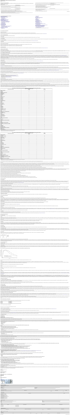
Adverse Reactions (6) (65, 294)
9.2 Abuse (36, 18)
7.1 (45, 6)
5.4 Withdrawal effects (3, 22)
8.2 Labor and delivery (3, 28)
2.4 (19, 7)
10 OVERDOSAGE (37, 19)
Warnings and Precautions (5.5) (35, 40)
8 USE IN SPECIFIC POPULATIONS (4, 27)
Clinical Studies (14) (44, 33)
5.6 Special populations (3, 23)
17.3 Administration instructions (38, 27)
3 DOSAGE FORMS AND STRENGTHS (4, 19)
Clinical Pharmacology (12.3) (59, 69)
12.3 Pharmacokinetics (37, 22)
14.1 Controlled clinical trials (38, 24)
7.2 (47, 7)
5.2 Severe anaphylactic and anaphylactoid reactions (5, 21)
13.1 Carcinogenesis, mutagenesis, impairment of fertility (40, 23)
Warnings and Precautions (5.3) (14, 312)
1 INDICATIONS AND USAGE (4, 16)
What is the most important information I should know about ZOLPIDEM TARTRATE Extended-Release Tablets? (31, 350)
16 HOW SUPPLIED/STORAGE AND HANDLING (40, 25)
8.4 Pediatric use (37, 16)
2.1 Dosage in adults (3, 17)
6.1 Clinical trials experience (3, 24)
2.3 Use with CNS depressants (3, 18)
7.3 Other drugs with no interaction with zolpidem (5, 26)
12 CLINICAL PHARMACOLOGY (38, 21)
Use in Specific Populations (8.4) (63, 55)
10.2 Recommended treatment (38, 20)
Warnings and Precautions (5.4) (8, 76)
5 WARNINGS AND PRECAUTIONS (4, 20)
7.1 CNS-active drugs (3, 25)
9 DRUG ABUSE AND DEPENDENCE (39, 17)
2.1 (10, 6)
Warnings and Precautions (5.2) (13, 75)
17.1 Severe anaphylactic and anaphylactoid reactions (40, 26)
